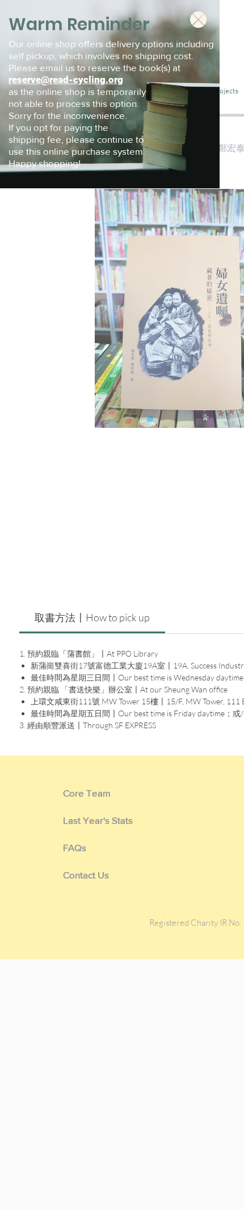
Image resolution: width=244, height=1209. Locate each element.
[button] (198, 19)
